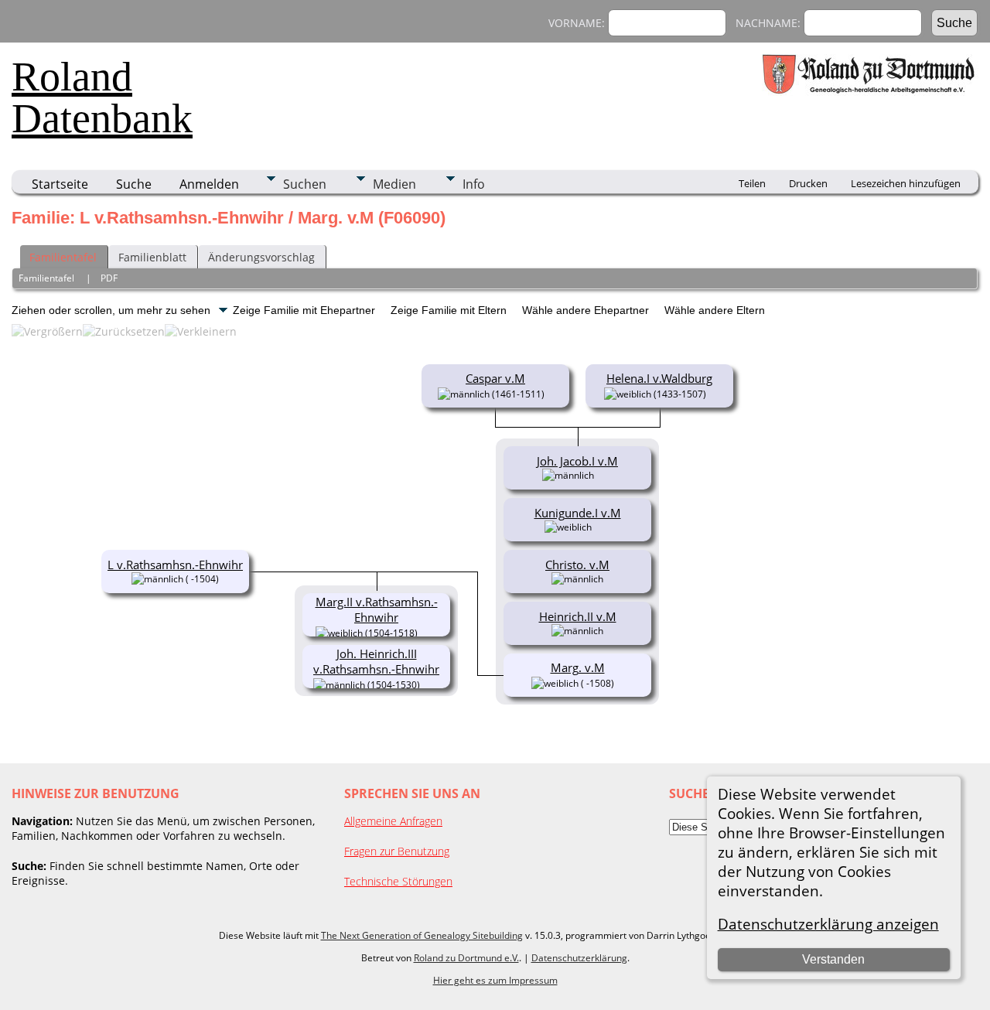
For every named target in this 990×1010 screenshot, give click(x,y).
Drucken (808, 183)
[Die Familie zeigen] (604, 474)
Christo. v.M (577, 564)
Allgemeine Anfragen (393, 821)
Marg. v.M (578, 667)
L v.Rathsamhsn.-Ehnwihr (175, 564)
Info (474, 184)
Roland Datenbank (102, 97)
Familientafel (63, 257)
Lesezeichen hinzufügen (906, 183)
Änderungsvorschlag (261, 257)
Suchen (304, 184)
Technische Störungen (398, 881)
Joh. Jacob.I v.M (577, 461)
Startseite (60, 184)
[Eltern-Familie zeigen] (551, 393)
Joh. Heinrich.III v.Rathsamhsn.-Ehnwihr (376, 661)
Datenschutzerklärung (579, 957)
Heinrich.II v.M (577, 616)
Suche (134, 184)
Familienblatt (152, 257)
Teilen (752, 183)
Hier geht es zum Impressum (495, 980)
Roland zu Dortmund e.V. (466, 957)
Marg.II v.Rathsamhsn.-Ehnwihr (377, 609)
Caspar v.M (495, 378)
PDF (109, 278)
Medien (394, 184)
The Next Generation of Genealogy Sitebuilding (422, 935)
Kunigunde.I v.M (577, 512)
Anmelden (209, 184)
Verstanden (833, 959)
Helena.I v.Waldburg (659, 378)
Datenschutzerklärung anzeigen (828, 923)
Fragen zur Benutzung (396, 851)
